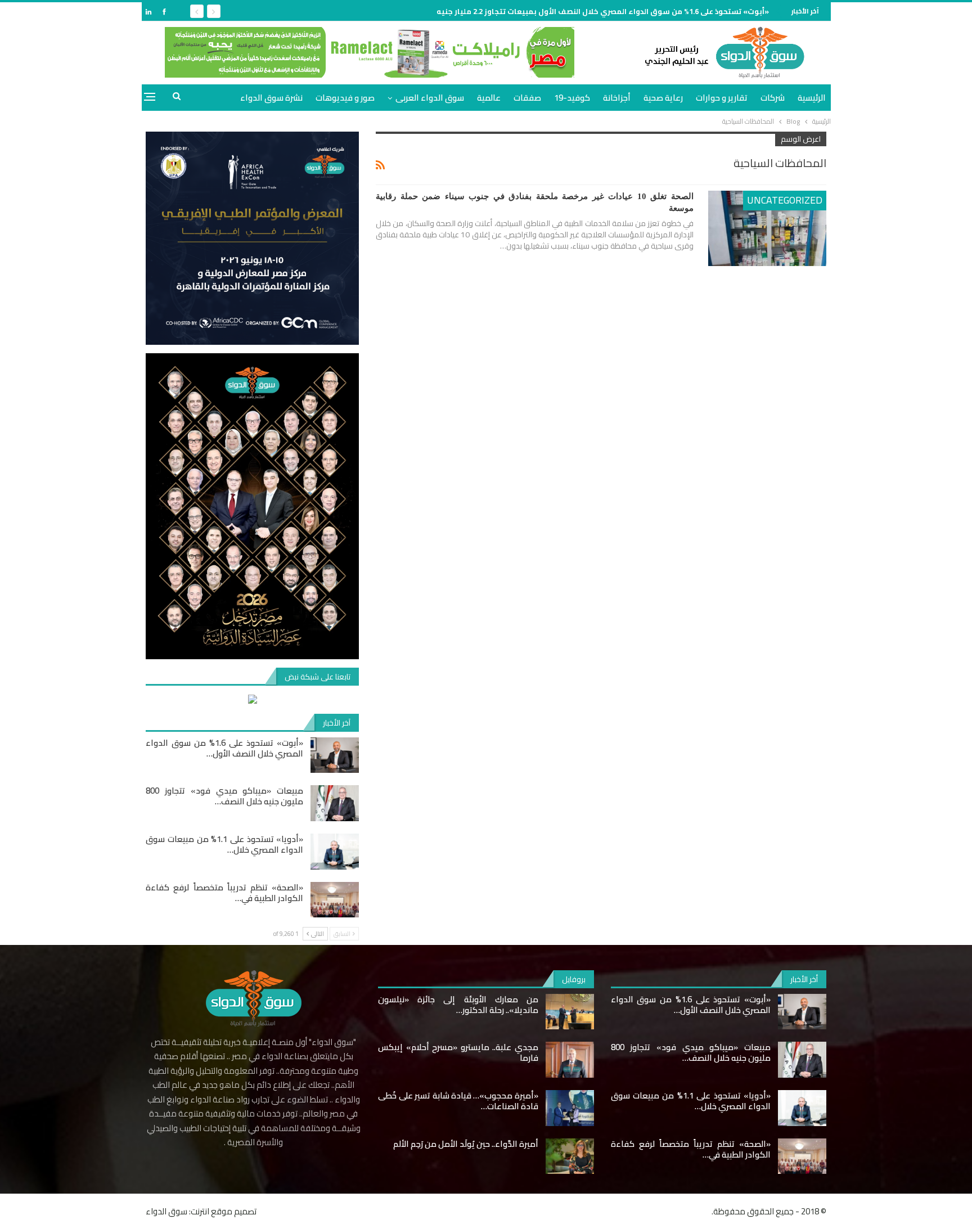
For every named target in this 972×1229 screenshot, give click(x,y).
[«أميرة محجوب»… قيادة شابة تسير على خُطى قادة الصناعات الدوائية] (570, 1108)
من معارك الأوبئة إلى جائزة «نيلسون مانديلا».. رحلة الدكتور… (458, 1004)
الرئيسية (812, 97)
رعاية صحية (663, 97)
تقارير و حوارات (722, 97)
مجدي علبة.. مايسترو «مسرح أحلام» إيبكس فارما (458, 1052)
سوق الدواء (166, 1211)
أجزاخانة (617, 97)
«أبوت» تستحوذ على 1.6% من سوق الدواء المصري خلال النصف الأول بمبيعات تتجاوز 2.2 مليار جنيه (602, 11)
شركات (772, 97)
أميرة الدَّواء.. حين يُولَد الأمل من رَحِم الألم (465, 1144)
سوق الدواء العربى (429, 97)
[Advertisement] (868, 171)
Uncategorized (784, 200)
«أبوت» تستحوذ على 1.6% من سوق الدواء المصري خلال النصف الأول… (224, 748)
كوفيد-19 (572, 97)
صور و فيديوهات (345, 97)
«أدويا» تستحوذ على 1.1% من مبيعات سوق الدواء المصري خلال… (224, 844)
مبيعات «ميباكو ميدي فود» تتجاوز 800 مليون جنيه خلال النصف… (224, 795)
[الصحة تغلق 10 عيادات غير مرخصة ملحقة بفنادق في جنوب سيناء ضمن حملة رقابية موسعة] (767, 228)
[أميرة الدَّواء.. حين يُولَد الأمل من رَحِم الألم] (570, 1156)
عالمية (489, 97)
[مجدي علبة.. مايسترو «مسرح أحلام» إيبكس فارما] (570, 1060)
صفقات (527, 97)
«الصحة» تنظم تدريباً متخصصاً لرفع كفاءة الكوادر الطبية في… (224, 892)
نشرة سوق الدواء (271, 97)
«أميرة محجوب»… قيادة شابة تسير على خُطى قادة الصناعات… (458, 1100)
